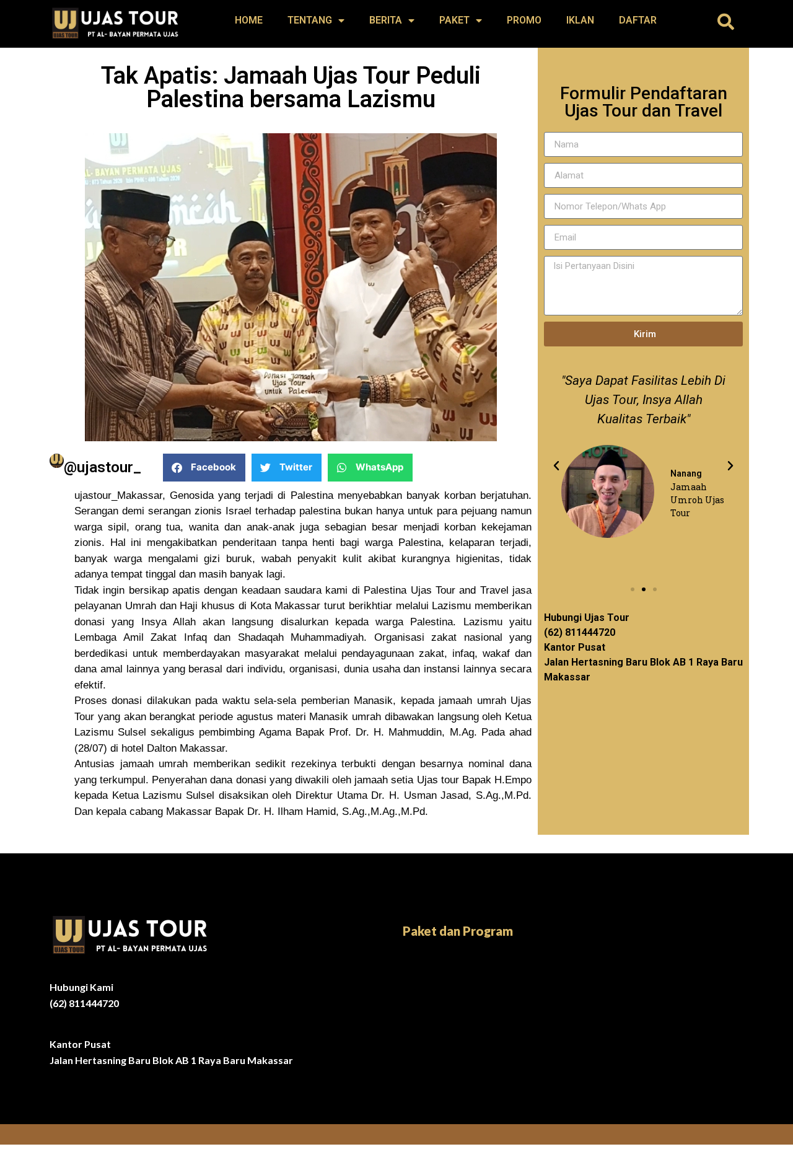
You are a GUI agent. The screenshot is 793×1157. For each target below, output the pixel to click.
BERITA (385, 20)
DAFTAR (638, 20)
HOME (249, 20)
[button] (726, 21)
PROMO (524, 20)
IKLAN (580, 20)
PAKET (454, 20)
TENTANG (309, 20)
